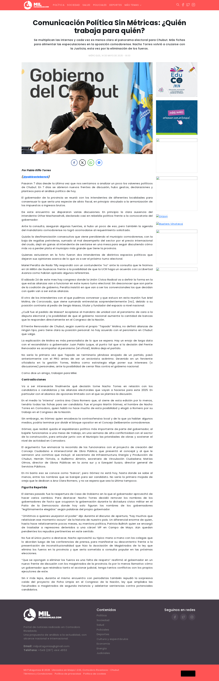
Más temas (132, 5)
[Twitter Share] (82, 162)
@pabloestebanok (35, 177)
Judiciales (103, 653)
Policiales (100, 5)
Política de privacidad (68, 673)
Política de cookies (94, 673)
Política (58, 5)
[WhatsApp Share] (91, 162)
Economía (103, 643)
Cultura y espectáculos (112, 639)
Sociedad (73, 5)
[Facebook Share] (74, 162)
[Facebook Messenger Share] (99, 162)
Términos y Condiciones (38, 673)
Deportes (115, 5)
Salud (86, 5)
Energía (102, 648)
